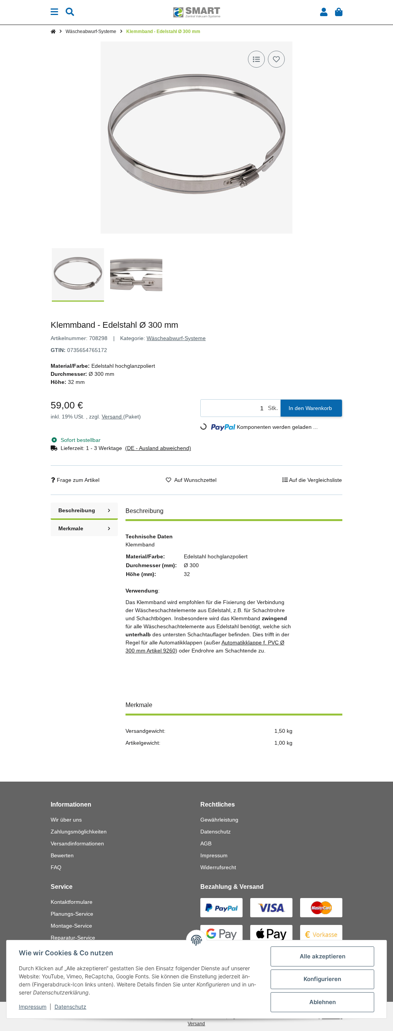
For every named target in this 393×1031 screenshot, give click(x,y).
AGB (205, 843)
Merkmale (70, 528)
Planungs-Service (72, 914)
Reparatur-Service (73, 938)
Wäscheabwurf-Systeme (176, 338)
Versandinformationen (77, 843)
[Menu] (54, 12)
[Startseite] (53, 31)
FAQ (56, 867)
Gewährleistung (219, 820)
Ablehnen (322, 1002)
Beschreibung (76, 510)
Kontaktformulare (71, 902)
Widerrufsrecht (218, 867)
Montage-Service (71, 926)
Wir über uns (66, 820)
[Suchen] (70, 12)
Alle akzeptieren (322, 956)
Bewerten (62, 855)
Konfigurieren (322, 979)
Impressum (214, 855)
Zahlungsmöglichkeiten (79, 831)
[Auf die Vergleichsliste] (256, 59)
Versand (112, 416)
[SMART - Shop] (196, 12)
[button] (323, 12)
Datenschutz (215, 831)
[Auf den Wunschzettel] (276, 59)
